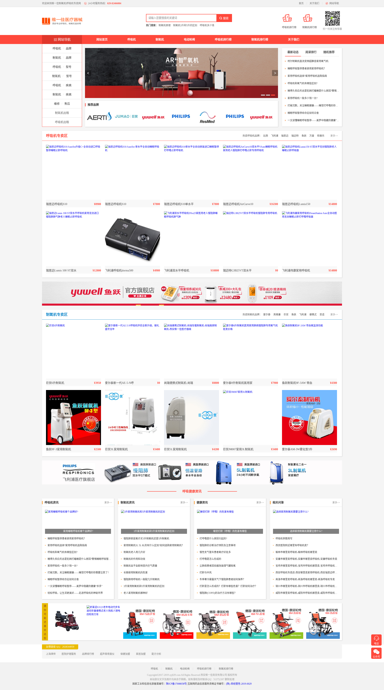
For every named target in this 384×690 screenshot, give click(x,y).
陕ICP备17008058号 (176, 683)
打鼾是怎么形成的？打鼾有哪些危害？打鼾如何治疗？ (228, 586)
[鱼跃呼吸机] (261, 117)
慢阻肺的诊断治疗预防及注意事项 (218, 545)
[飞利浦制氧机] (180, 117)
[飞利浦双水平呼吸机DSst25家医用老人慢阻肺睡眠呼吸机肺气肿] (191, 238)
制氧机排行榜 (259, 39)
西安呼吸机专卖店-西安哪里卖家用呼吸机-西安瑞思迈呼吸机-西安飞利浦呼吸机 (307, 572)
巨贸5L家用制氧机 (175, 449)
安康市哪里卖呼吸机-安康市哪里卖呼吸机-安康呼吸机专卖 (306, 559)
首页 (301, 3)
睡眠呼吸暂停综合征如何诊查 (303, 113)
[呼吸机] (181, 73)
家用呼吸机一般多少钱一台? (302, 98)
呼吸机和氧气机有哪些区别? (302, 83)
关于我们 (314, 3)
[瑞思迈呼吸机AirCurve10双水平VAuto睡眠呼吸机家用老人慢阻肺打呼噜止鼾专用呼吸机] (250, 172)
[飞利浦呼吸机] (234, 117)
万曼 (311, 135)
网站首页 (102, 39)
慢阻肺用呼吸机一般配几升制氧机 (142, 579)
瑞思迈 (284, 135)
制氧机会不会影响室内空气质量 (140, 565)
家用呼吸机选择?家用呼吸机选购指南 (307, 76)
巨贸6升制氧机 (55, 382)
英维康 (277, 314)
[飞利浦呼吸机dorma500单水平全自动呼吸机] (132, 238)
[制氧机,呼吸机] (64, 21)
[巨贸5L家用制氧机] (191, 417)
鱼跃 (304, 135)
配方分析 (156, 654)
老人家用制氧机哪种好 (136, 593)
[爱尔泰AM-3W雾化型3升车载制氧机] (309, 417)
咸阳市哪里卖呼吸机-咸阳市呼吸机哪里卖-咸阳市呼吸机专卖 (307, 593)
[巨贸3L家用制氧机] (132, 417)
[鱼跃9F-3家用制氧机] (73, 417)
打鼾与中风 (206, 572)
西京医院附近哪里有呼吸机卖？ (292, 545)
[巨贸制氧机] (126, 117)
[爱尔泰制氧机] (99, 117)
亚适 (322, 314)
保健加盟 (125, 654)
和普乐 (320, 135)
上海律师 (51, 654)
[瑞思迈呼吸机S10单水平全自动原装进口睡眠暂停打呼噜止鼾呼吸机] (191, 172)
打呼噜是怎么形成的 (210, 559)
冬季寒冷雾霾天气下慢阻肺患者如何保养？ (222, 579)
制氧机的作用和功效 (134, 559)
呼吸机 (131, 39)
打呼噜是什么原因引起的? (213, 538)
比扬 (265, 135)
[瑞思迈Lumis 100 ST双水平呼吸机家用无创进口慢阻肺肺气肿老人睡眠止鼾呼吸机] (73, 238)
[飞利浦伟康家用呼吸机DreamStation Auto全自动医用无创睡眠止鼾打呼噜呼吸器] (309, 238)
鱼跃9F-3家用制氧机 (58, 449)
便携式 (313, 314)
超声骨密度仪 (107, 654)
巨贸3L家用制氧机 (116, 449)
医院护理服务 (69, 654)
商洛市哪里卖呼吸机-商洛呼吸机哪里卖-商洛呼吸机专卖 (305, 579)
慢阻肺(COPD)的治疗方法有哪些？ (218, 593)
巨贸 (286, 314)
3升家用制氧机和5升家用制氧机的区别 (144, 586)
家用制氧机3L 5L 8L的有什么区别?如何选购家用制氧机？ (154, 545)
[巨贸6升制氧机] (73, 351)
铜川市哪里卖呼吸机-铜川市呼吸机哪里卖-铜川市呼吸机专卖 (307, 586)
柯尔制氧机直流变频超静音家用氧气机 (308, 61)
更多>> (334, 135)
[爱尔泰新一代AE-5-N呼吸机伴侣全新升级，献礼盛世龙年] (132, 351)
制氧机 (160, 39)
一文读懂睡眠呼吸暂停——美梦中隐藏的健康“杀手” (313, 120)
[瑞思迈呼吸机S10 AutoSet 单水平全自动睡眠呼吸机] (132, 172)
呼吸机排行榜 (223, 39)
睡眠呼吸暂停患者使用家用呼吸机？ (307, 68)
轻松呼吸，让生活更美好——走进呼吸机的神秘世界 (75, 593)
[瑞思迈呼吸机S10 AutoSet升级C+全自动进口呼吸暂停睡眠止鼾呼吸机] (73, 172)
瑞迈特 (295, 135)
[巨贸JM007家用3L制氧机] (250, 417)
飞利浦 (274, 135)
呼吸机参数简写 (284, 538)
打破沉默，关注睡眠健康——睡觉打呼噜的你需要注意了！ (313, 105)
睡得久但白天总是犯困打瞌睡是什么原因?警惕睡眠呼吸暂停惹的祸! (313, 90)
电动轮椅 (189, 39)
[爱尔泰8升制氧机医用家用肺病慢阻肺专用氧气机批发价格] (250, 351)
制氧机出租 (62, 112)
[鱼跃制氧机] (153, 117)
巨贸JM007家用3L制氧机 (238, 449)
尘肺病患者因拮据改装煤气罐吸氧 (218, 565)
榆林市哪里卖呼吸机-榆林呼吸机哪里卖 (296, 552)
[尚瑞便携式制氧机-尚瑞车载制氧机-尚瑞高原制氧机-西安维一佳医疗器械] (191, 351)
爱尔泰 (266, 314)
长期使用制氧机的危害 (136, 572)
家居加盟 (141, 654)
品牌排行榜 (88, 654)
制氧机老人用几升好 (134, 552)
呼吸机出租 (62, 122)
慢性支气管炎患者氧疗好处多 (215, 552)
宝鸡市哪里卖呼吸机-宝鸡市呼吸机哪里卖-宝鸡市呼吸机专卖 (307, 565)
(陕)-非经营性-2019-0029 (239, 683)
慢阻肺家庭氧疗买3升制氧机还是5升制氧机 (146, 538)
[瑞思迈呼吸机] (207, 117)
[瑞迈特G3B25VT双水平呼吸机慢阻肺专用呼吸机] (250, 238)
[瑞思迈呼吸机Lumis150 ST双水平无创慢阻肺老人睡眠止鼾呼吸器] (309, 172)
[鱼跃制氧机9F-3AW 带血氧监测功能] (309, 351)
